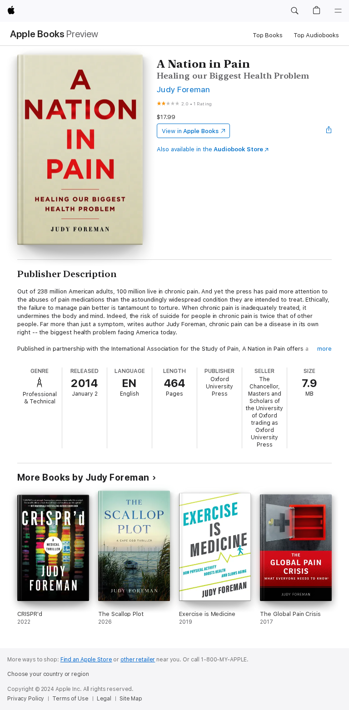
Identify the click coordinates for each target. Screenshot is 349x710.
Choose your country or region (48, 674)
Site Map (131, 698)
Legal (104, 698)
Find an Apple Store (86, 659)
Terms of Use (70, 698)
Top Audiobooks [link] (316, 35)
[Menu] (338, 11)
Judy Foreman (183, 89)
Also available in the (210, 149)
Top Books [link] (268, 35)
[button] (294, 11)
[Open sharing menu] (329, 130)
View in (190, 131)
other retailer (137, 659)
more (324, 348)
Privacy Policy (25, 698)
